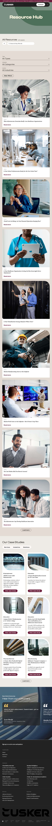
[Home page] (26, 812)
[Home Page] (8, 4)
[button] (26, 58)
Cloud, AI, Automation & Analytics (36, 777)
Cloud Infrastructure (8, 765)
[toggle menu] (47, 4)
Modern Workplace (32, 765)
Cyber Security (6, 777)
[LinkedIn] (2, 821)
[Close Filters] (4, 43)
